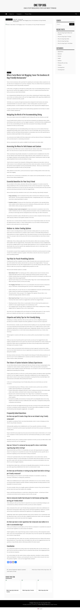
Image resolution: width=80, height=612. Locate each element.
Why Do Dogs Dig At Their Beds (65, 43)
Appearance (60, 51)
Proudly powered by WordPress (30, 604)
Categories (18, 14)
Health (59, 58)
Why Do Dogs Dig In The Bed (28, 590)
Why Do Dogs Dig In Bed (43, 590)
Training (59, 65)
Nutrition (60, 60)
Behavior (60, 53)
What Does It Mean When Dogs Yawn (40, 569)
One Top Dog (40, 5)
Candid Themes (53, 604)
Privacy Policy (28, 14)
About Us (12, 14)
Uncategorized (61, 67)
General (9, 72)
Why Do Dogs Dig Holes (63, 41)
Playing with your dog (62, 62)
